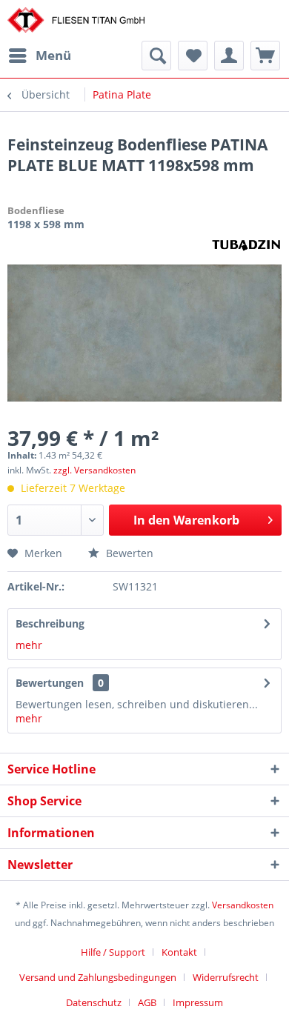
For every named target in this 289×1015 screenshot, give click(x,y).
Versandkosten (242, 905)
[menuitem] (39, 55)
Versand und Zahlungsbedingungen (97, 977)
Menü (53, 55)
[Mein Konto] (229, 55)
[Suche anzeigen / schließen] (156, 55)
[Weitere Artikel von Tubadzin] (246, 244)
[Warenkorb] (265, 55)
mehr (29, 645)
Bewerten (128, 553)
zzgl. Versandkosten (94, 470)
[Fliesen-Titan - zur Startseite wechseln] (75, 20)
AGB (147, 1002)
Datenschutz (94, 1002)
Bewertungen (50, 683)
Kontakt (179, 952)
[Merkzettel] (192, 55)
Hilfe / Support (113, 952)
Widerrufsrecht (226, 977)
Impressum (198, 1002)
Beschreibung (50, 623)
